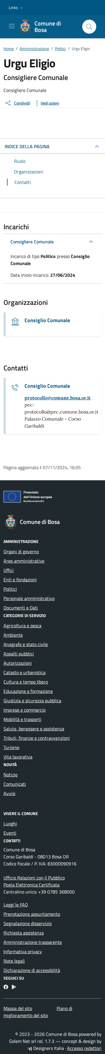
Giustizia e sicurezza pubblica (32, 700)
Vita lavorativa (18, 756)
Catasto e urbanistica (25, 672)
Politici (10, 588)
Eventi (10, 832)
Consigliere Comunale (32, 241)
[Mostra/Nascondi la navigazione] (11, 26)
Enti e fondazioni (20, 579)
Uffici (9, 570)
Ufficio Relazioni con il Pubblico (34, 877)
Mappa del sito (18, 1008)
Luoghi (10, 823)
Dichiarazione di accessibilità (32, 970)
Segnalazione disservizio (28, 923)
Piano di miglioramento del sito (38, 1012)
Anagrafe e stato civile (26, 644)
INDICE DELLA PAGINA (27, 146)
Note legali (14, 960)
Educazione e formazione (28, 691)
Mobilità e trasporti (22, 719)
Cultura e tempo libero (26, 681)
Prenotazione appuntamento (32, 914)
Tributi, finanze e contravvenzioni (37, 738)
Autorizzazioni (18, 663)
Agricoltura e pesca (22, 625)
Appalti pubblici (19, 653)
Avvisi (9, 793)
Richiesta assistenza (24, 932)
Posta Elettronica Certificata (32, 884)
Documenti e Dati (21, 607)
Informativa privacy (23, 951)
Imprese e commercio (25, 709)
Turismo (11, 747)
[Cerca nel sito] (89, 27)
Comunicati (15, 783)
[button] (16, 7)
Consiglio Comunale (47, 320)
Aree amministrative (24, 560)
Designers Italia (48, 1048)
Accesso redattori (84, 1048)
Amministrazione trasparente (33, 942)
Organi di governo (21, 551)
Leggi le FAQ (16, 904)
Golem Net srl (22, 1041)
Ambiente (13, 634)
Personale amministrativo (29, 598)
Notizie (11, 774)
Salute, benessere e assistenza (34, 728)
